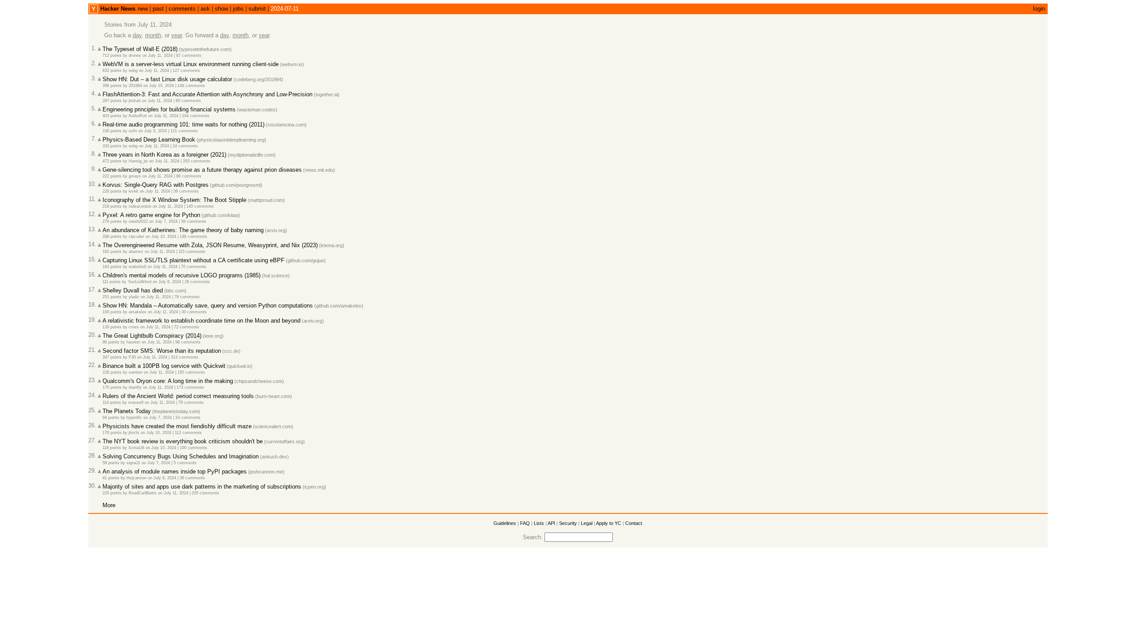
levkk (133, 191)
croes (134, 327)
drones (135, 55)
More (109, 505)
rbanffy (135, 387)
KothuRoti (138, 116)
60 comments (188, 101)
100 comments (193, 448)
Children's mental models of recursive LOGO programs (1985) (181, 275)
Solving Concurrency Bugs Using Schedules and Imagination (181, 456)
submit (257, 8)
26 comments (197, 282)
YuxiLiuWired (139, 282)
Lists (539, 523)
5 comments (185, 463)
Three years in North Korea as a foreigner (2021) (164, 154)
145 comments (200, 206)
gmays (135, 176)
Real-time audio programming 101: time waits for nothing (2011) (183, 124)
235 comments (205, 493)
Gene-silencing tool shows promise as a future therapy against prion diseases (202, 169)
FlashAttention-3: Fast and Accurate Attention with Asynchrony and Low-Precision (207, 94)
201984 (135, 85)
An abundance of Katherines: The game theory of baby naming (183, 230)
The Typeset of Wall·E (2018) (140, 49)
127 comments (186, 70)
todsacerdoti (140, 206)
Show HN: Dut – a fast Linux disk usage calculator (167, 79)
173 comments (190, 387)
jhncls (134, 432)
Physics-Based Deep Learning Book (149, 139)
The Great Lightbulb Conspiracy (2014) (152, 335)
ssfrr (133, 131)
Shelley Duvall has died (133, 290)
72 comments (186, 327)
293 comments (196, 161)
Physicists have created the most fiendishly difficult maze (177, 426)
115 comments (191, 251)
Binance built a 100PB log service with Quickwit (164, 366)
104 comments (195, 116)
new (143, 8)
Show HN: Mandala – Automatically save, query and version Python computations (208, 305)
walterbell (137, 266)
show (221, 8)
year (176, 35)
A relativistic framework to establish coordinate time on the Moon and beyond (201, 320)
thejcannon (136, 478)
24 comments (185, 146)
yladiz (134, 297)
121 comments (184, 131)
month (153, 35)
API (551, 523)
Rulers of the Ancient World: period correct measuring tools (178, 396)
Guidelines (504, 523)
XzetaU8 (136, 448)
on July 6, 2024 (162, 478)
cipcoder (136, 236)
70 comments (193, 266)
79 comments (191, 402)
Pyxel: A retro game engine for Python (151, 215)
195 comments (191, 372)
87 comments (188, 55)
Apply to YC (608, 523)
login (1039, 8)
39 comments (186, 191)
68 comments (188, 176)
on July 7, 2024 (163, 221)
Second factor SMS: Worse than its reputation (162, 350)
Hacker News (117, 8)
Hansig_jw (138, 161)
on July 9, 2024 (152, 131)
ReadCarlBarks (143, 493)
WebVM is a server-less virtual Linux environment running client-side (191, 64)
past (158, 8)
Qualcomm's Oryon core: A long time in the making (168, 381)
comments (182, 8)
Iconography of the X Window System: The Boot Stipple (174, 200)
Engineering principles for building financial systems (169, 109)
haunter (133, 342)
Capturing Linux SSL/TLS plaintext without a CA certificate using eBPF (193, 260)
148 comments (191, 85)
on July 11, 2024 (157, 55)
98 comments (188, 342)
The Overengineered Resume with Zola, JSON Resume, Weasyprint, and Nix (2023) (210, 245)
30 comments (194, 312)
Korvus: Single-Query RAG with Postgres (156, 184)
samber (135, 372)
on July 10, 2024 (158, 85)
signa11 (133, 463)
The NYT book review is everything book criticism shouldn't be (183, 441)
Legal (586, 523)
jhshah (135, 101)
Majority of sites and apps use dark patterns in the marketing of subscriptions (202, 486)
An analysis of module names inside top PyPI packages (175, 471)
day (137, 35)
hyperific (134, 417)
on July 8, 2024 (167, 282)
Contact (633, 523)
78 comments (187, 297)
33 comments (188, 417)
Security (568, 523)
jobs (238, 8)
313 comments (184, 357)
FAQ (525, 523)
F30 (132, 357)
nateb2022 (138, 221)
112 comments (188, 432)
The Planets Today (127, 411)
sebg (133, 70)
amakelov (137, 312)
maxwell (135, 402)
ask (205, 8)
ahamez (136, 251)
